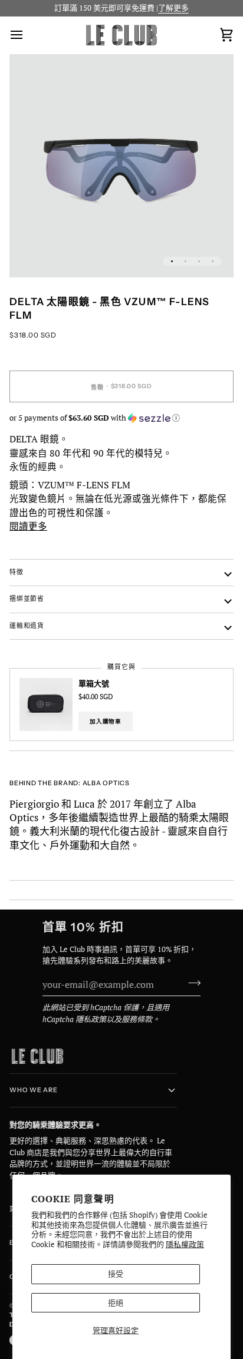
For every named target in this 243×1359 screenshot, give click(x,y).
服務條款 (136, 1019)
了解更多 (173, 7)
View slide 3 (199, 261)
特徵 (16, 572)
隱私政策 (90, 1019)
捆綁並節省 (26, 599)
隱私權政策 (185, 1244)
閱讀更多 (28, 526)
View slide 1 (172, 261)
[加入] (191, 983)
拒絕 (115, 1302)
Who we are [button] (33, 1090)
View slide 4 (213, 261)
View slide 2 (185, 261)
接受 (115, 1273)
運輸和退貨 (26, 626)
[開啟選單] (27, 35)
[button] (121, 417)
